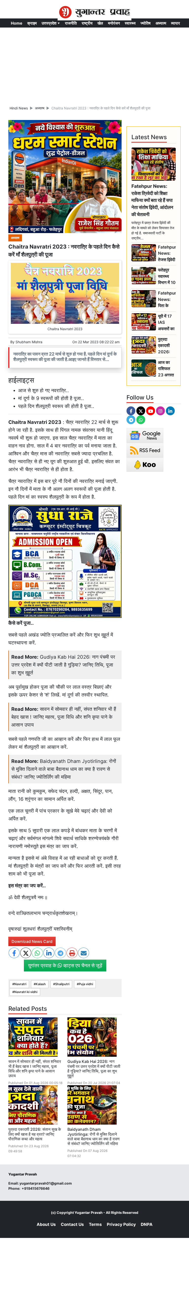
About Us (46, 1224)
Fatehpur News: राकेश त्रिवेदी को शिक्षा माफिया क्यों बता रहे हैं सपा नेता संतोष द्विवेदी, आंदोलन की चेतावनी (152, 200)
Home (16, 23)
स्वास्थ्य (130, 23)
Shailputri (62, 984)
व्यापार (175, 23)
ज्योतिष (146, 23)
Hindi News (19, 108)
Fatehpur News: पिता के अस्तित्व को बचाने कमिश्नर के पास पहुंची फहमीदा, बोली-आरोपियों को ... (167, 300)
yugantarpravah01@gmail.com (45, 1183)
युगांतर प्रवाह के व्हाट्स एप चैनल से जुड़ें (65, 965)
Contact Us (72, 1224)
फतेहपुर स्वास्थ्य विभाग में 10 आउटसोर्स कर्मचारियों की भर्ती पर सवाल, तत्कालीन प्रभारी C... (166, 276)
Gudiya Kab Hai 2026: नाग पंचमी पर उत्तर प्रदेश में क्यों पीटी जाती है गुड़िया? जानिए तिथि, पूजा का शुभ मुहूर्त (63, 665)
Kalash (41, 984)
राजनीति (71, 23)
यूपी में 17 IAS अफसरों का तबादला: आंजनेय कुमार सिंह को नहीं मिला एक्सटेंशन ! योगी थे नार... (166, 323)
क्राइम (32, 23)
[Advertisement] (94, 64)
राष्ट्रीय (87, 23)
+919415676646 (36, 1188)
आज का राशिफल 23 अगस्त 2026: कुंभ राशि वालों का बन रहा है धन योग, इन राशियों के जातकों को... (166, 369)
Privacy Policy (121, 1224)
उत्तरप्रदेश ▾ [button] (51, 23)
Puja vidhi (86, 984)
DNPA (147, 1224)
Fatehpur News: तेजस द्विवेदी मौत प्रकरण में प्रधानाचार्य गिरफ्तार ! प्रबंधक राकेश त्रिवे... (167, 254)
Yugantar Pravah (89, 1212)
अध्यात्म (161, 23)
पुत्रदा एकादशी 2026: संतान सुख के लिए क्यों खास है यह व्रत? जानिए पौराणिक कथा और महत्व (34, 1134)
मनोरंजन (114, 23)
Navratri (20, 984)
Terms (95, 1224)
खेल (100, 23)
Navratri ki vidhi (25, 992)
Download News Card (32, 941)
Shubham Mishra (29, 342)
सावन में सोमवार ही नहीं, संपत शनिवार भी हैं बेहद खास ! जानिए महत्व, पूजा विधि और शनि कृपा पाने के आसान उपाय (63, 717)
